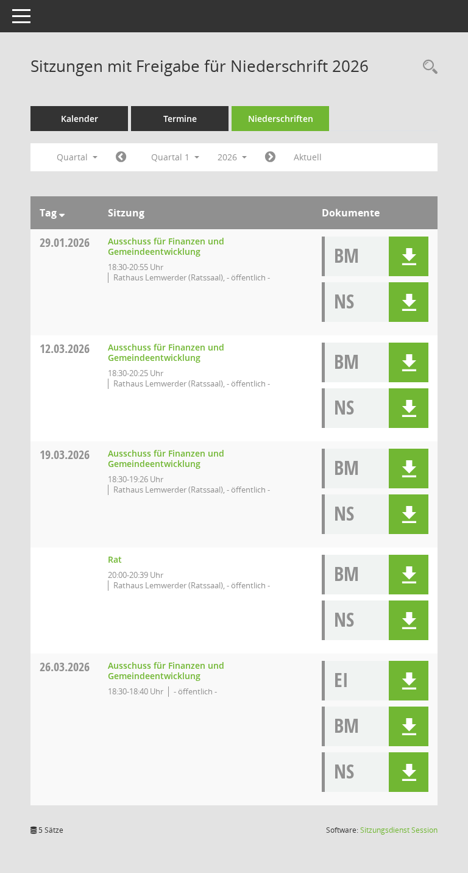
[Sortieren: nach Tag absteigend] (62, 212)
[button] (408, 256)
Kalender (79, 118)
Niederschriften (280, 118)
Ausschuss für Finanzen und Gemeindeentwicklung (166, 246)
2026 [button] (228, 157)
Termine (180, 118)
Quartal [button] (73, 157)
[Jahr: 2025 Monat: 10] (121, 157)
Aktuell (308, 157)
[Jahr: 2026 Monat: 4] (270, 157)
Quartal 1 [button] (171, 157)
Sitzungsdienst (399, 830)
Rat (115, 559)
